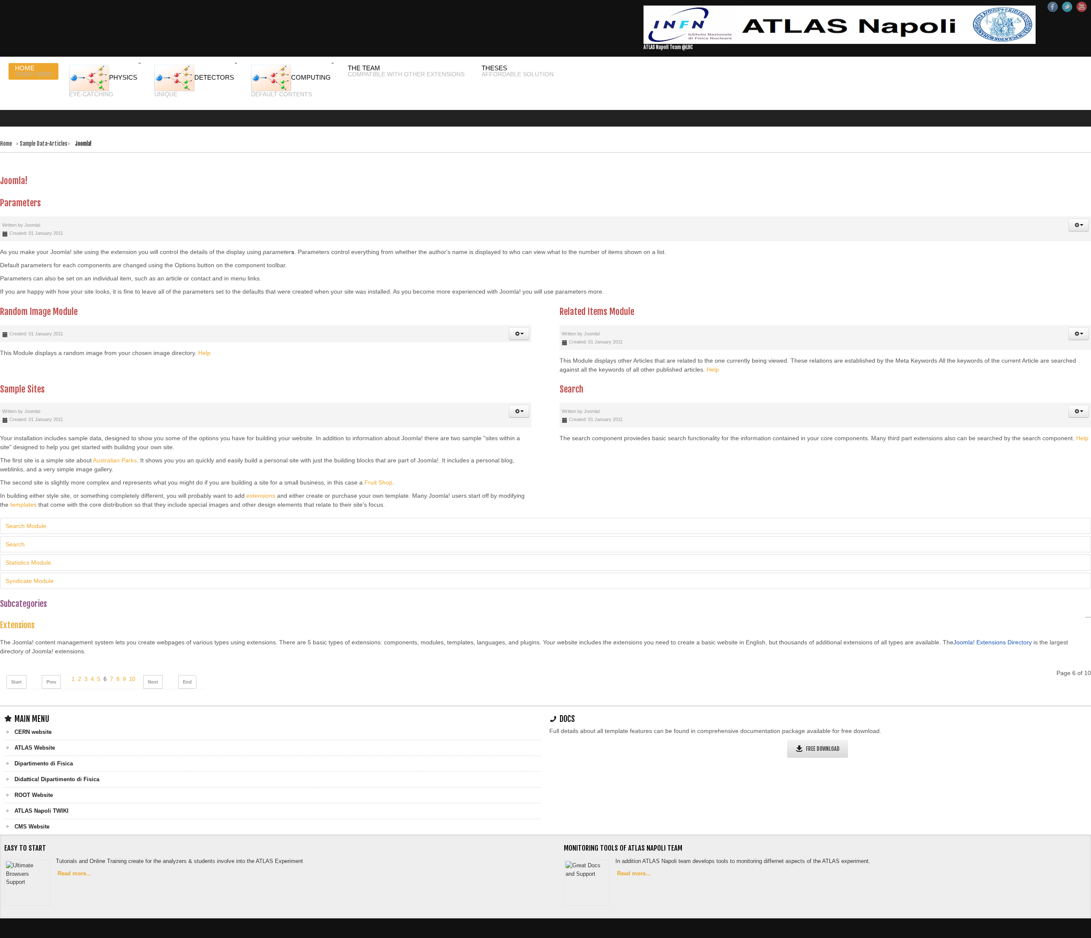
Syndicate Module (30, 560)
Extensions (17, 604)
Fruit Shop (378, 462)
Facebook (1053, 7)
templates (23, 484)
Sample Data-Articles (47, 135)
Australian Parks (115, 440)
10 (132, 659)
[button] (1078, 205)
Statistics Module (28, 542)
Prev (51, 661)
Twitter (1067, 7)
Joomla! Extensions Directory (992, 621)
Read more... (76, 854)
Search (15, 524)
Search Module (26, 505)
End (187, 661)
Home (7, 135)
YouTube (1082, 7)
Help (204, 332)
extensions (260, 475)
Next (153, 661)
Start (16, 661)
